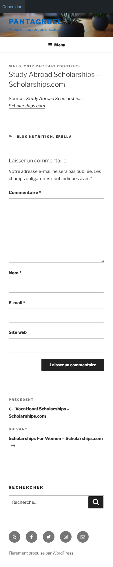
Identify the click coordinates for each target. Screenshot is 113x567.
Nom (15, 273)
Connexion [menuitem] (12, 6)
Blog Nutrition (35, 137)
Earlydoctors (62, 66)
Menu (59, 44)
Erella (64, 137)
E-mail (17, 302)
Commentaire (25, 192)
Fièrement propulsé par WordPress (41, 552)
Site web (18, 332)
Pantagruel (36, 22)
